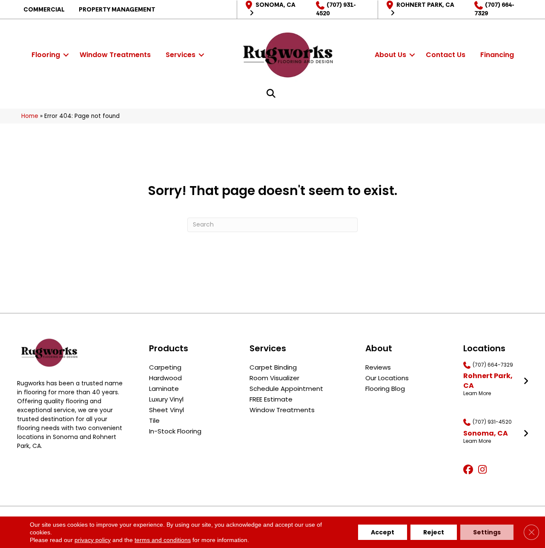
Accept (382, 532)
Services (180, 55)
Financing (497, 55)
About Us (390, 55)
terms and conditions (163, 540)
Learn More (477, 393)
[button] (66, 55)
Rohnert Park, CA (425, 5)
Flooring (46, 55)
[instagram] (484, 470)
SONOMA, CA (275, 5)
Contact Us (445, 55)
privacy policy (93, 540)
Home (29, 116)
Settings (487, 532)
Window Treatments (115, 55)
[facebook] (469, 470)
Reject (433, 532)
